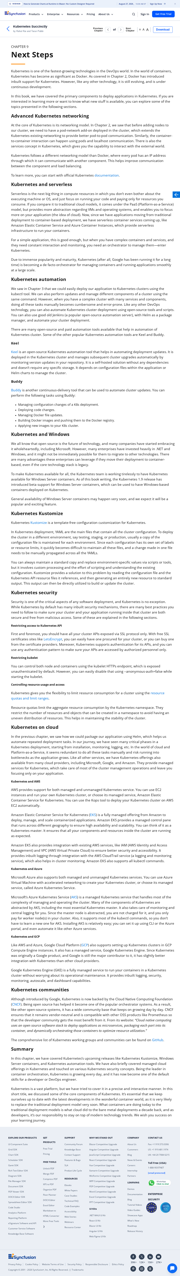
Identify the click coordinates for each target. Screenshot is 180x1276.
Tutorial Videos (134, 1204)
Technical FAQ (71, 1200)
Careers (131, 1165)
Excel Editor (48, 1205)
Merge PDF (48, 1173)
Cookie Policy (31, 1264)
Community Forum (74, 1144)
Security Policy (75, 1264)
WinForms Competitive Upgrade (105, 1175)
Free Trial (47, 1148)
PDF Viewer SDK (16, 1191)
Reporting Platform (17, 1218)
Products (34, 14)
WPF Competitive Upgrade (102, 1181)
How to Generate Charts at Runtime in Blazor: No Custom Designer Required (59, 4)
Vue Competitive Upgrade (101, 1165)
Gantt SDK (13, 1165)
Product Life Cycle (73, 1170)
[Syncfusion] (22, 1256)
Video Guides (133, 1210)
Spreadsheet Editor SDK (20, 1202)
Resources (73, 14)
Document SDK (15, 1186)
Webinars (69, 1222)
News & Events (134, 1160)
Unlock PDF (48, 1168)
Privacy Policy (14, 1264)
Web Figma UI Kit (97, 1236)
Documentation (135, 1194)
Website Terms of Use (53, 1264)
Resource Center (73, 1227)
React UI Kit (94, 1220)
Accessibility (70, 1211)
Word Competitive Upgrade (102, 1191)
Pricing (91, 14)
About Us (104, 14)
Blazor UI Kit (95, 1225)
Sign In (145, 14)
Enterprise (53, 14)
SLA (66, 1165)
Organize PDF (49, 1189)
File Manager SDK (17, 1181)
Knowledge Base (73, 1149)
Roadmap (132, 1225)
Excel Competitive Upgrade (102, 1196)
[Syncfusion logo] (17, 13)
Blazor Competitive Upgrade (103, 1144)
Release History (135, 1231)
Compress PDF (50, 1179)
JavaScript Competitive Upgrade (104, 1154)
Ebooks (68, 1185)
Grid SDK (12, 1149)
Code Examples (72, 1206)
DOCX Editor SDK (16, 1196)
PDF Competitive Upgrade (102, 1186)
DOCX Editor (49, 1200)
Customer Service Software (21, 1228)
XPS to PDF (48, 1184)
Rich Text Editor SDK (18, 1170)
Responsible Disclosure (96, 1264)
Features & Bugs (73, 1160)
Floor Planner (49, 1194)
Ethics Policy (118, 1264)
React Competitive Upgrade (102, 1160)
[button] (108, 29)
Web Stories (70, 1216)
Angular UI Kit (96, 1231)
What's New (133, 1220)
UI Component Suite (18, 1144)
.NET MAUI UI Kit (97, 1215)
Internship (132, 1170)
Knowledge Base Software (21, 1233)
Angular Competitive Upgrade (103, 1149)
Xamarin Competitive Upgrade (104, 1170)
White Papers (71, 1190)
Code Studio (14, 1207)
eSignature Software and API (22, 1223)
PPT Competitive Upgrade (101, 1202)
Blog (129, 1154)
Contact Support (72, 1154)
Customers (132, 1149)
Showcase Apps (135, 1215)
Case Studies (71, 1195)
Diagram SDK (14, 1175)
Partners (131, 1175)
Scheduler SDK (15, 1160)
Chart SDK (13, 1154)
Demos (130, 1189)
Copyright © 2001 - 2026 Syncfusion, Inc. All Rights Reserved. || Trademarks (46, 1269)
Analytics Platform (17, 1212)
